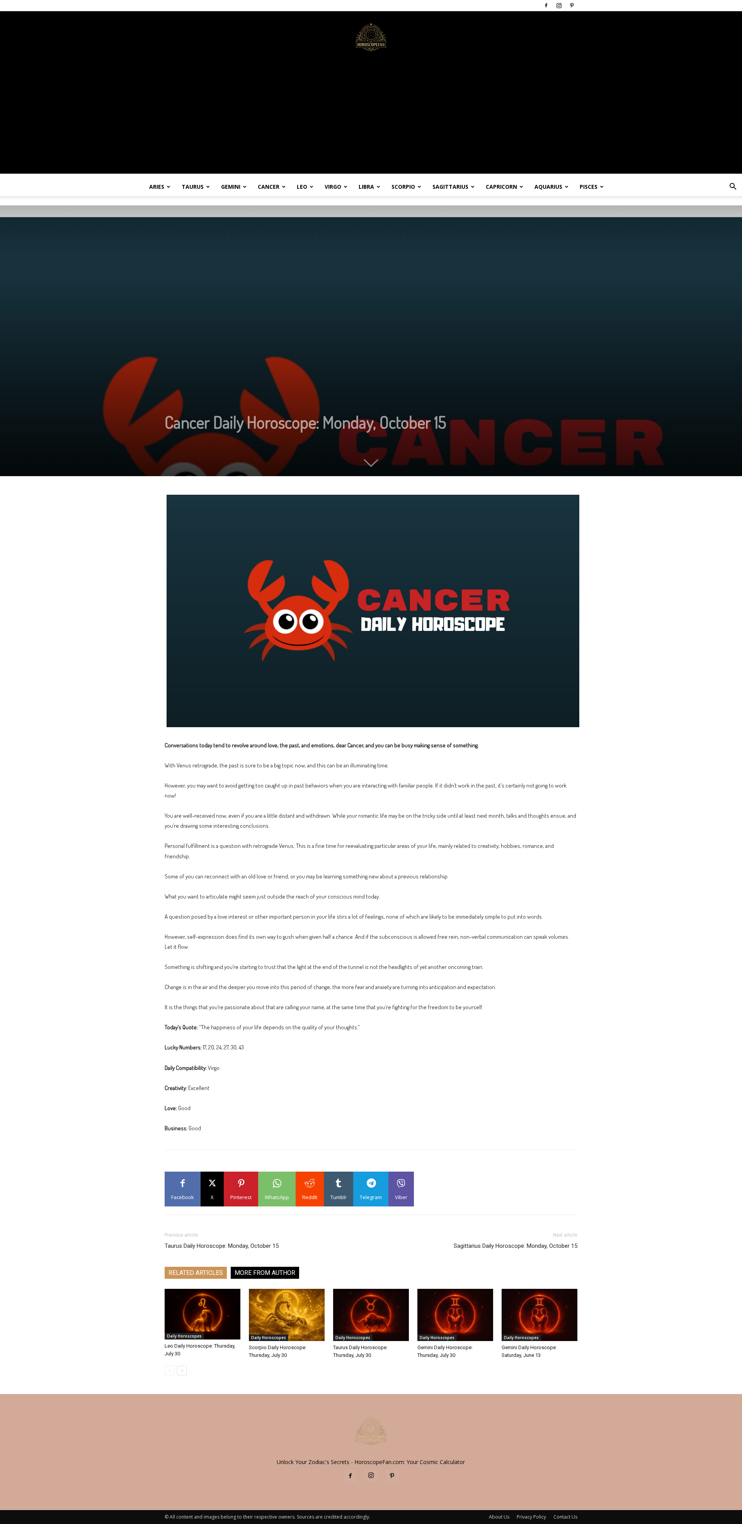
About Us (499, 1517)
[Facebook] (546, 5)
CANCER (268, 186)
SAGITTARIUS (450, 186)
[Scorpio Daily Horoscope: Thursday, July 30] (287, 1315)
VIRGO (333, 186)
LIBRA (366, 186)
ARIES (156, 186)
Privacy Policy (531, 1517)
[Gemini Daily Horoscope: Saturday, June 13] (539, 1315)
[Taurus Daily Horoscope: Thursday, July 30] (371, 1315)
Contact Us (565, 1517)
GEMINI (230, 186)
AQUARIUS (548, 186)
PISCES (588, 186)
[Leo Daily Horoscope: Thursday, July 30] (202, 1314)
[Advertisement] (371, 119)
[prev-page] (169, 1370)
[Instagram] (559, 5)
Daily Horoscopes (184, 1336)
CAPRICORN (501, 186)
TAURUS (193, 186)
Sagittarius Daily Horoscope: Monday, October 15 (515, 1245)
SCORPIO (403, 186)
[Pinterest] (571, 5)
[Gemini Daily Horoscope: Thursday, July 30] (455, 1315)
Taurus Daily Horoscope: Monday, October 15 (222, 1245)
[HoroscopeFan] (371, 36)
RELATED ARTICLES (195, 1272)
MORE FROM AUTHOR (265, 1272)
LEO (302, 186)
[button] (732, 187)
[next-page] (182, 1370)
